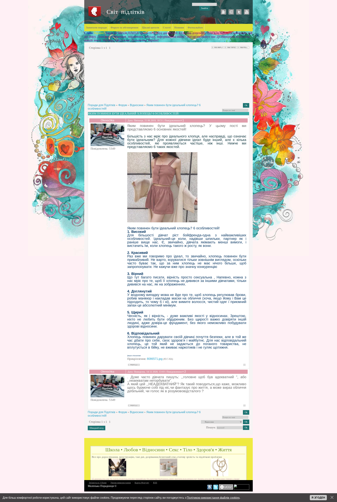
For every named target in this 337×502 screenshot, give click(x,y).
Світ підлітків (125, 11)
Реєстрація (223, 12)
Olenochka (107, 120)
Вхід (231, 12)
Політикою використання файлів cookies (213, 497)
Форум (122, 105)
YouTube (246, 12)
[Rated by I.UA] (241, 488)
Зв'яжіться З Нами (98, 482)
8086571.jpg (155, 358)
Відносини (136, 105)
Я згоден (318, 497)
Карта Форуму (142, 482)
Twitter (239, 12)
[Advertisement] (168, 76)
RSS (155, 482)
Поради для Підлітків (101, 105)
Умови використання (120, 482)
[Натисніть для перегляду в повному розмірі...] (162, 221)
